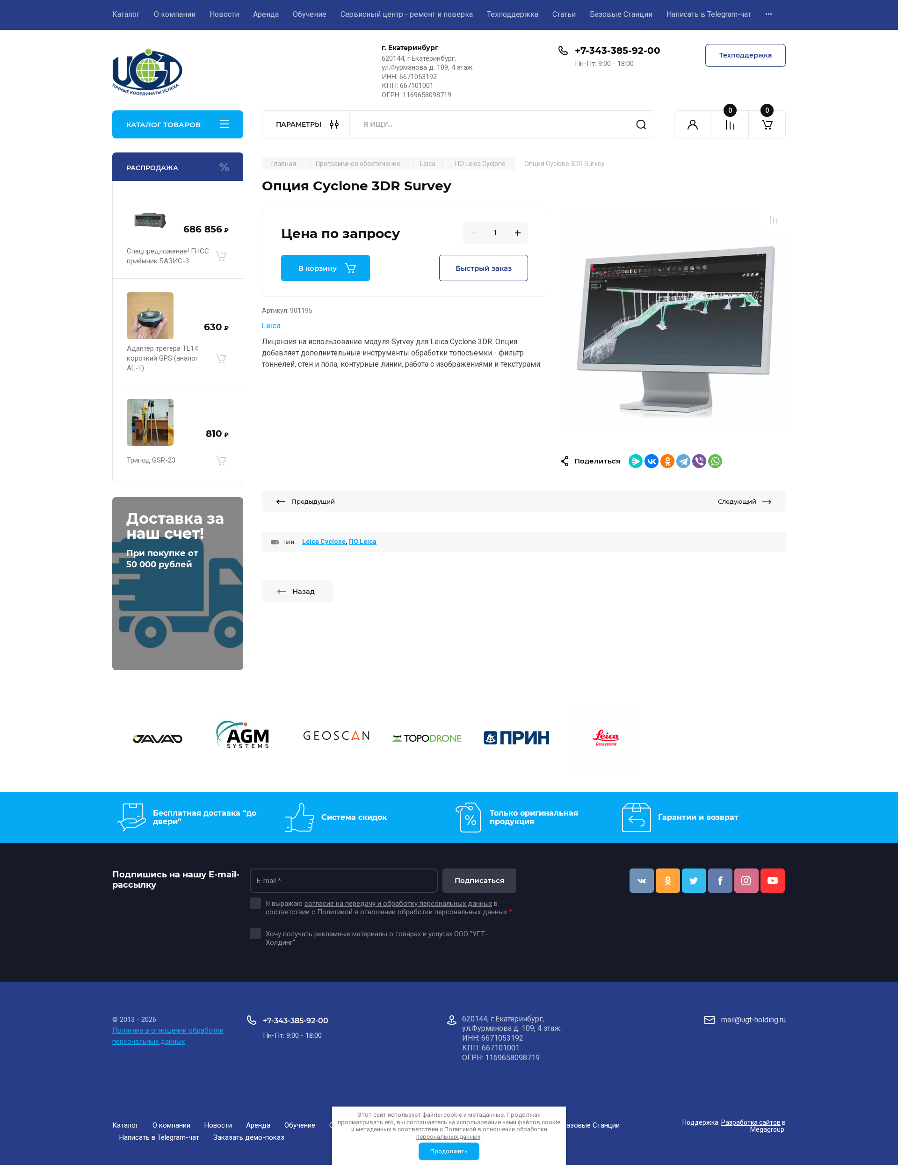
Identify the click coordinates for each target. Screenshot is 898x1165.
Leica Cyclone (324, 541)
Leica (271, 325)
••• (768, 14)
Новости (224, 14)
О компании (175, 14)
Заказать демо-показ (248, 1137)
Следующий (737, 501)
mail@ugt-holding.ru (753, 1019)
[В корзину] (221, 256)
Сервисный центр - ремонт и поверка (406, 14)
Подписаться (479, 880)
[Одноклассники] (667, 461)
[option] (673, 320)
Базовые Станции (621, 14)
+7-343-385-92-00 (617, 50)
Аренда (266, 14)
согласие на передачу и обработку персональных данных (398, 903)
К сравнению (773, 220)
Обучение (309, 14)
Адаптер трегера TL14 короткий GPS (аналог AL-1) (162, 358)
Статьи (564, 14)
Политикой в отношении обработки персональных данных (412, 912)
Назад (303, 591)
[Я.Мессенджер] (636, 461)
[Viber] (699, 461)
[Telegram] (683, 461)
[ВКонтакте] (652, 461)
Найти (641, 124)
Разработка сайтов (751, 1122)
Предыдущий (313, 501)
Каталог (126, 14)
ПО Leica (363, 541)
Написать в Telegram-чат (708, 14)
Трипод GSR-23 (151, 460)
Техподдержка (512, 14)
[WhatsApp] (715, 461)
